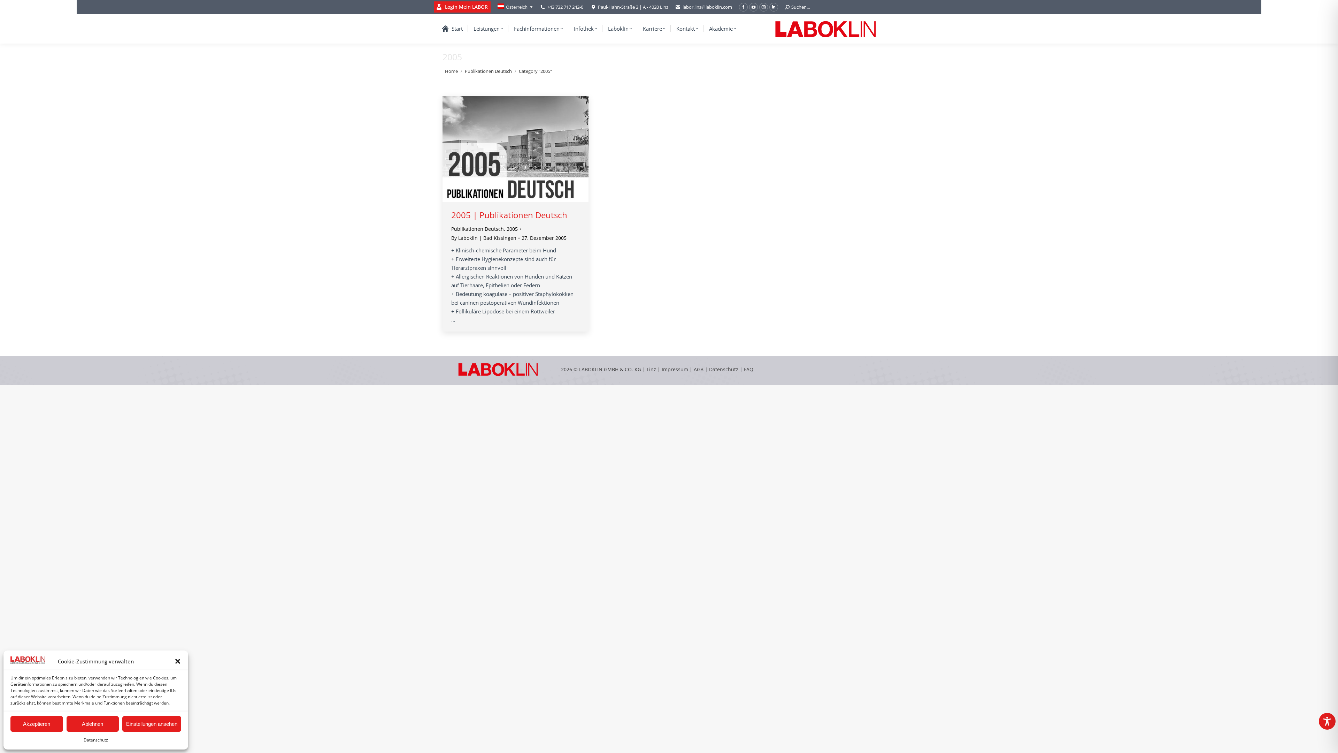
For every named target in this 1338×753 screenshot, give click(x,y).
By (483, 238)
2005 (512, 229)
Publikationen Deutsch (477, 229)
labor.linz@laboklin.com (707, 7)
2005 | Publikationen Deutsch (509, 215)
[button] (177, 661)
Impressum (675, 369)
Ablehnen (92, 724)
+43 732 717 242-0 (565, 7)
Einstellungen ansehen (151, 724)
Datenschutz (96, 740)
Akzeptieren (36, 724)
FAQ (748, 369)
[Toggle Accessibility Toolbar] (1327, 721)
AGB (699, 369)
